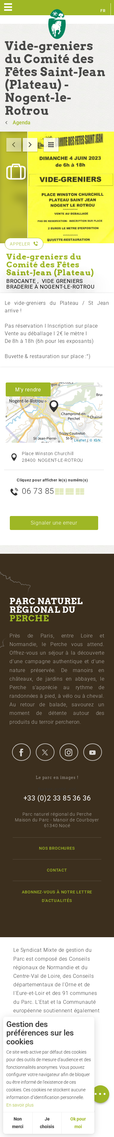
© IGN (95, 439)
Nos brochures (57, 848)
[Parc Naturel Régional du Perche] (57, 24)
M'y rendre (28, 389)
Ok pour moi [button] (78, 1122)
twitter (45, 752)
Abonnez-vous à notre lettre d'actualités (57, 896)
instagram (69, 752)
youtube (92, 752)
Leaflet (80, 439)
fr (103, 11)
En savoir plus (20, 1105)
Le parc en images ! (57, 777)
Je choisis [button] (47, 1122)
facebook (21, 752)
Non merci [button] (17, 1122)
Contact (57, 870)
